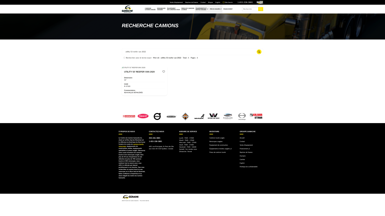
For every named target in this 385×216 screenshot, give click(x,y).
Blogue (210, 2)
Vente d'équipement (176, 2)
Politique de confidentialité (248, 167)
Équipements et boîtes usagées (201, 9)
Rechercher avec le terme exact (138, 58)
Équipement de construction (173, 9)
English (217, 2)
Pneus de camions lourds (187, 9)
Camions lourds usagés (150, 9)
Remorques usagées (161, 9)
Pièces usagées (215, 9)
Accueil (242, 138)
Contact (203, 2)
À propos (243, 156)
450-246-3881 (154, 138)
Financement (228, 9)
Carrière (242, 159)
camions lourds (138, 144)
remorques (122, 146)
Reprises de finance (191, 2)
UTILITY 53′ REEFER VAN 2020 (139, 71)
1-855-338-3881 (245, 2)
